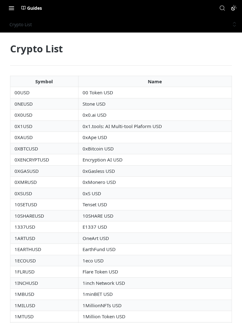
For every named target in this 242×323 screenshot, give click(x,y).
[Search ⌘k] (222, 8)
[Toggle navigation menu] (11, 8)
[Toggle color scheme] (234, 8)
